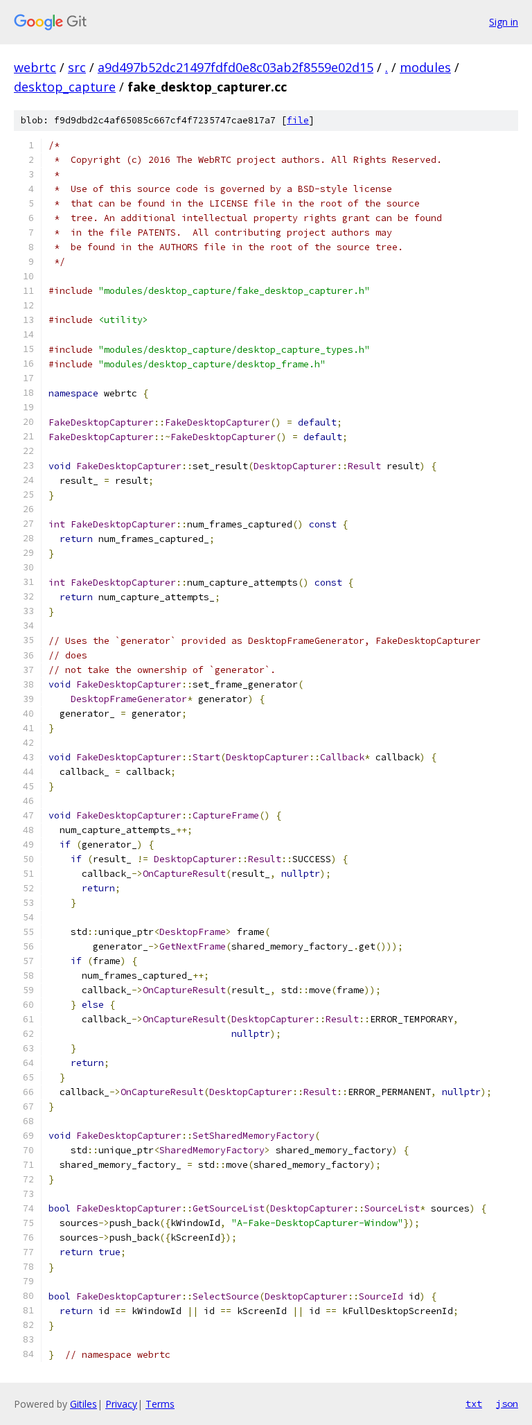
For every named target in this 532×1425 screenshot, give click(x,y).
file (298, 120)
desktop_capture (65, 86)
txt (474, 1403)
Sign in (503, 21)
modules (425, 67)
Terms (160, 1403)
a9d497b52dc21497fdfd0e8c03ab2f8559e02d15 (235, 67)
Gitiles (83, 1403)
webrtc (35, 67)
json (507, 1403)
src (77, 67)
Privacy (121, 1403)
